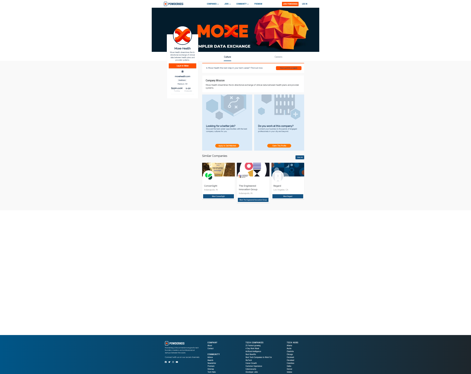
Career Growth (251, 363)
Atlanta (289, 345)
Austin (289, 348)
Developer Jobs (252, 372)
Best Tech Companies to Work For (259, 357)
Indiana (289, 372)
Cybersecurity (251, 369)
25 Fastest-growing (253, 345)
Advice (210, 357)
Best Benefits (251, 354)
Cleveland (290, 360)
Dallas (289, 366)
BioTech (249, 360)
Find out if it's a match (288, 68)
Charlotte (290, 351)
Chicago (290, 354)
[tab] (173, 4)
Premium (211, 366)
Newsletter (212, 363)
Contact (211, 348)
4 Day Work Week (252, 348)
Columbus (290, 363)
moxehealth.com (182, 76)
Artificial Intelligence (253, 351)
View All (300, 157)
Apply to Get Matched (227, 146)
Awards (210, 360)
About (210, 345)
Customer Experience (254, 366)
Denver (289, 369)
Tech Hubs (212, 372)
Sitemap (211, 369)
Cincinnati (290, 357)
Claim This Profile (279, 146)
